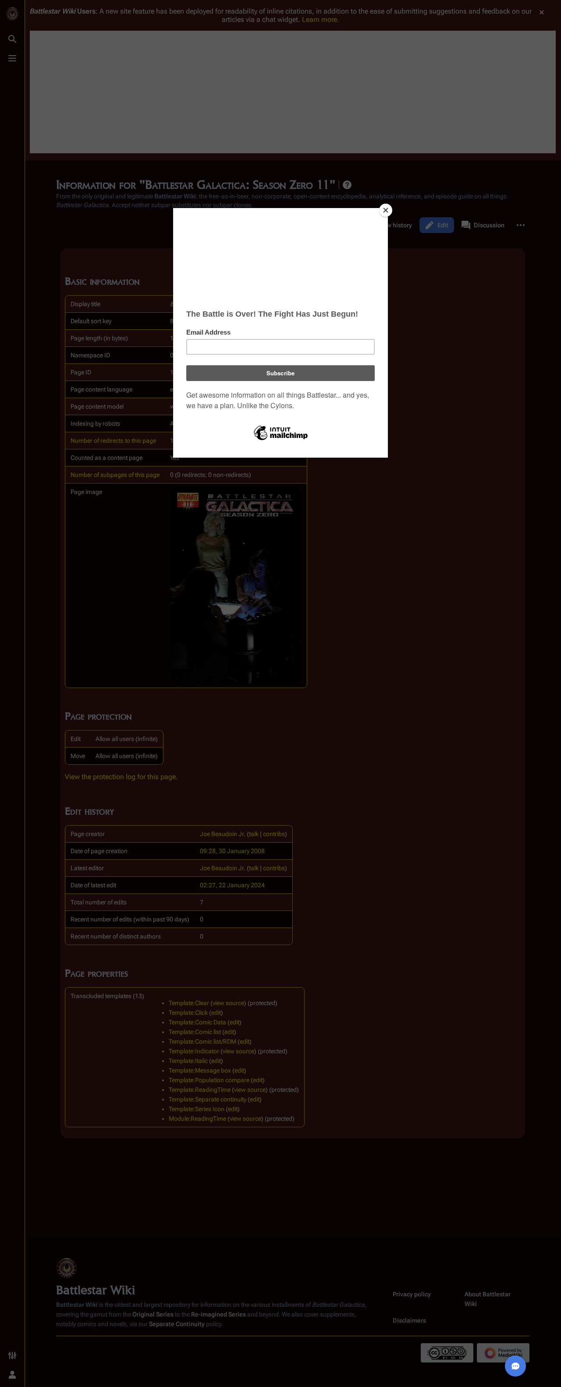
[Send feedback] (515, 1365)
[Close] (385, 210)
